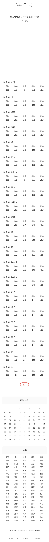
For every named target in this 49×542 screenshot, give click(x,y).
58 (20, 432)
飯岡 (24, 457)
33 (29, 420)
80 (39, 440)
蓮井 (7, 487)
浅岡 (33, 470)
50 (24, 428)
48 (15, 428)
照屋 (24, 480)
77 (24, 440)
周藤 (16, 484)
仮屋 (33, 467)
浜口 (7, 470)
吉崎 (41, 477)
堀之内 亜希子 (10, 277)
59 (24, 432)
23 (24, 416)
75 (15, 440)
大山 (24, 487)
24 (29, 416)
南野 (33, 490)
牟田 (24, 477)
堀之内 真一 (9, 352)
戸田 (24, 467)
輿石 (41, 504)
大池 (33, 460)
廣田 (41, 510)
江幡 (7, 510)
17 (39, 412)
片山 (24, 520)
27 (44, 416)
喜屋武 (32, 514)
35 (39, 420)
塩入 (41, 470)
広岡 (7, 477)
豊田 (24, 464)
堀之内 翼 (8, 247)
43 (34, 424)
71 (39, 436)
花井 (33, 517)
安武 (41, 490)
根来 (41, 460)
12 (15, 412)
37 (5, 424)
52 (34, 428)
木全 (7, 474)
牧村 (41, 487)
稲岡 (24, 500)
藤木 (33, 507)
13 (20, 412)
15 (29, 412)
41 (24, 424)
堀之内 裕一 (9, 142)
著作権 (11, 538)
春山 (41, 500)
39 (15, 424)
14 (24, 412)
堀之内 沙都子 (10, 202)
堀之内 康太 (9, 187)
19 (5, 416)
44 (39, 424)
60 (29, 432)
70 (34, 436)
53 (39, 428)
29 (10, 420)
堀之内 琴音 (9, 127)
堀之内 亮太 (9, 157)
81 (44, 440)
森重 (16, 497)
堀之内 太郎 (9, 82)
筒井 (33, 497)
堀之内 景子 (9, 322)
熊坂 (24, 470)
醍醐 (16, 500)
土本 (41, 517)
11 (10, 412)
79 (34, 440)
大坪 (33, 494)
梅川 (7, 507)
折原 (41, 457)
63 (44, 432)
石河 (41, 497)
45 (44, 424)
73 (5, 440)
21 (15, 416)
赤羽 (41, 467)
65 (10, 436)
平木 (41, 507)
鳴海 (16, 517)
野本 (41, 514)
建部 (16, 514)
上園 (16, 470)
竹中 (16, 474)
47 (10, 428)
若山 (24, 494)
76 (20, 440)
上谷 (33, 464)
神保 (41, 484)
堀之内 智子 (9, 337)
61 (34, 432)
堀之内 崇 (8, 232)
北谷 (16, 480)
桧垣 (7, 500)
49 (20, 428)
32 (24, 420)
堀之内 (16, 504)
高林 (33, 480)
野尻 (24, 514)
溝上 (16, 490)
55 (5, 432)
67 (20, 436)
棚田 (24, 497)
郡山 (7, 490)
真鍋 (16, 510)
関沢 (16, 460)
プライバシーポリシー (24, 538)
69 (29, 436)
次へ (24, 385)
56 (10, 432)
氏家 (16, 507)
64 (5, 436)
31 (20, 420)
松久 (7, 497)
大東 (33, 484)
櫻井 (16, 487)
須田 (33, 510)
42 (29, 424)
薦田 (33, 504)
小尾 (41, 474)
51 (29, 428)
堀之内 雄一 (9, 97)
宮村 (24, 484)
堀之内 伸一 (9, 367)
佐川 (41, 494)
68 (24, 436)
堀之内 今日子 (10, 172)
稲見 (7, 464)
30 (15, 420)
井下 (24, 460)
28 (5, 420)
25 (34, 416)
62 (39, 432)
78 (29, 440)
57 (15, 432)
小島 (24, 504)
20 (10, 416)
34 (34, 420)
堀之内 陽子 (9, 307)
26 (39, 416)
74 (10, 440)
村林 (24, 474)
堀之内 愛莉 (9, 217)
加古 (7, 504)
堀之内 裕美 (9, 112)
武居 (33, 457)
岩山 (7, 514)
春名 (16, 494)
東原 (7, 517)
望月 (16, 477)
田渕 (16, 464)
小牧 (16, 467)
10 (5, 412)
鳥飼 (33, 520)
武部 (7, 484)
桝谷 (41, 480)
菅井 (24, 490)
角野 (33, 500)
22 (20, 416)
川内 (7, 467)
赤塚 (7, 480)
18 (44, 412)
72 (44, 436)
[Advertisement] (24, 50)
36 (44, 420)
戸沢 (7, 457)
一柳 (33, 477)
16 (34, 412)
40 (20, 424)
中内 (7, 460)
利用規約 (37, 538)
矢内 (41, 464)
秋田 (24, 517)
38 (10, 424)
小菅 (7, 494)
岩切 (16, 520)
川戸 (41, 520)
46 (5, 428)
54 (44, 428)
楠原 (24, 507)
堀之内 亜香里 (10, 262)
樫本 (7, 520)
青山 (33, 474)
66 (15, 436)
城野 (33, 487)
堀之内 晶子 (9, 292)
